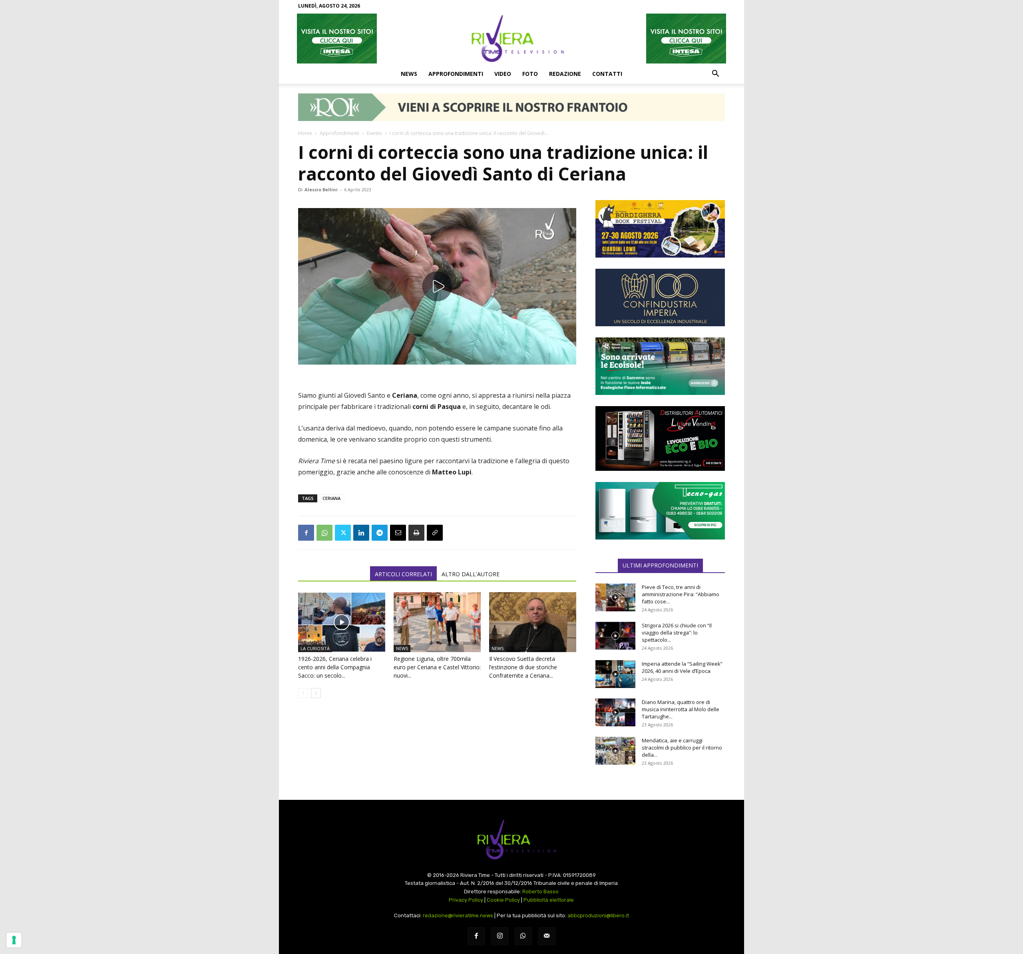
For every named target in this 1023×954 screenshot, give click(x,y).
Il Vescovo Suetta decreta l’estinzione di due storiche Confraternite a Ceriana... (523, 667)
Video (502, 73)
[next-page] (316, 693)
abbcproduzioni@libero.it (598, 915)
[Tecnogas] (660, 510)
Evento (374, 133)
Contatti (607, 73)
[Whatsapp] (523, 936)
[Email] (398, 533)
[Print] (416, 533)
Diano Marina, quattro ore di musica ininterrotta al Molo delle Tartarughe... (680, 709)
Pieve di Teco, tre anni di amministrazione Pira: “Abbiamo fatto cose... (680, 594)
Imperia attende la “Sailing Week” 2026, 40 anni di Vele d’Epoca (682, 667)
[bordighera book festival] (660, 229)
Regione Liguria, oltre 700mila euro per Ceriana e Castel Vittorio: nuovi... (437, 667)
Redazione (565, 73)
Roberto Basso (540, 891)
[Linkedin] (361, 533)
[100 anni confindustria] (660, 297)
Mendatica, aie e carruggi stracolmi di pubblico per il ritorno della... (682, 747)
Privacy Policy (466, 900)
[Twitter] (343, 533)
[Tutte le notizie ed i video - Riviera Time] (511, 839)
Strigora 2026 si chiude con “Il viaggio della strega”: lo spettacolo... (677, 632)
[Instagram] (500, 936)
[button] (715, 74)
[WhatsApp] (324, 533)
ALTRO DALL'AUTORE (471, 574)
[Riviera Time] (511, 38)
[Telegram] (380, 533)
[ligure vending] (660, 438)
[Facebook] (306, 533)
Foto (530, 73)
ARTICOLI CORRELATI (403, 574)
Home (305, 133)
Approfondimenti (455, 73)
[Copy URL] (435, 533)
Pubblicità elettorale (548, 900)
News (409, 73)
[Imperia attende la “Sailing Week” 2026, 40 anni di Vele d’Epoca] (615, 674)
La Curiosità (315, 648)
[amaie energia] (660, 366)
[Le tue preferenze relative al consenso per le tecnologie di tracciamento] (14, 940)
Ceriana (331, 498)
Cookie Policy (503, 900)
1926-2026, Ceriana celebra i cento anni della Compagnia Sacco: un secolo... (335, 667)
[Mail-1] (547, 936)
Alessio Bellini (321, 189)
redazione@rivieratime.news (458, 915)
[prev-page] (303, 693)
